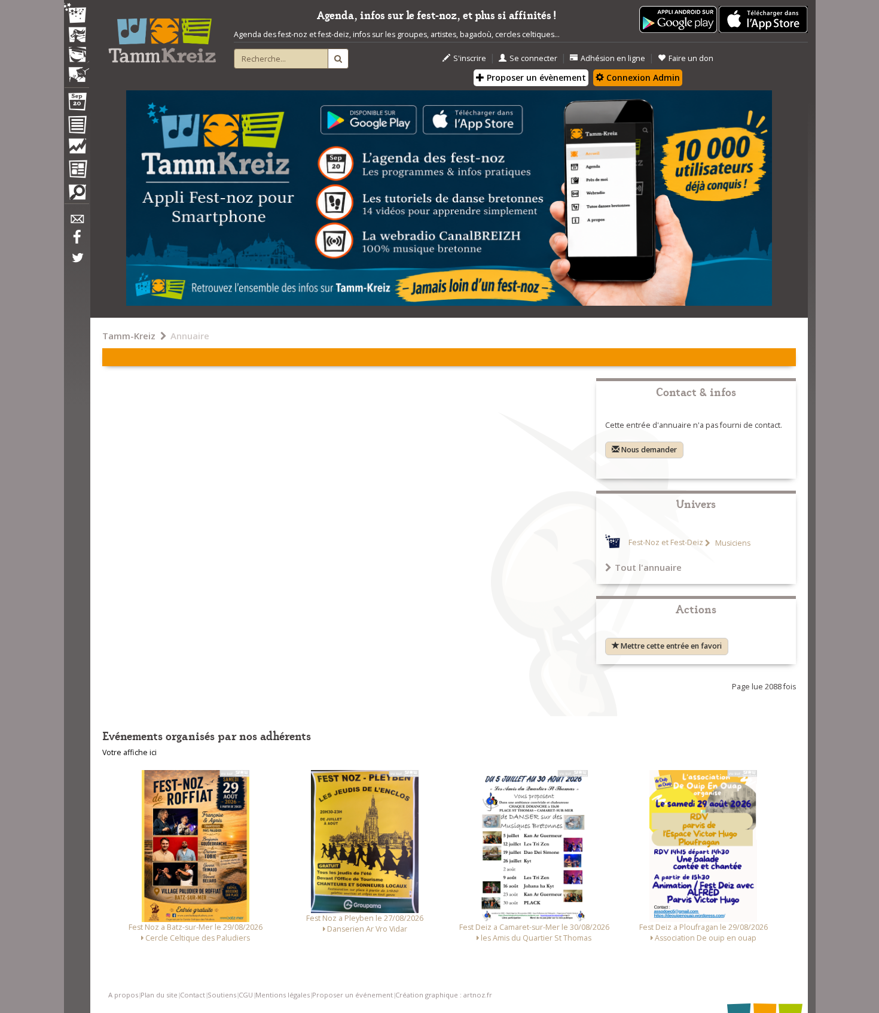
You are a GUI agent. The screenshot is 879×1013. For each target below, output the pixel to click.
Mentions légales (282, 994)
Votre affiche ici (129, 752)
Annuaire (189, 336)
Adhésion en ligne (613, 58)
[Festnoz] (76, 14)
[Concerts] (76, 36)
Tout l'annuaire (648, 567)
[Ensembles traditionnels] (76, 70)
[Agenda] (76, 104)
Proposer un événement (352, 994)
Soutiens (221, 994)
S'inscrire (469, 58)
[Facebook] (76, 241)
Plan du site (159, 994)
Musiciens (731, 543)
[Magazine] (76, 170)
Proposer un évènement (535, 77)
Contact (192, 994)
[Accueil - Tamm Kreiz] (162, 36)
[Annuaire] (76, 126)
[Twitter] (76, 264)
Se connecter (533, 58)
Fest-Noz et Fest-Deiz (665, 543)
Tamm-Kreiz (128, 336)
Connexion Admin (642, 77)
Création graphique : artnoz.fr (443, 994)
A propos (123, 994)
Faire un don (691, 58)
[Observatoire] (76, 149)
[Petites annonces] (76, 195)
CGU (246, 994)
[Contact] (76, 222)
